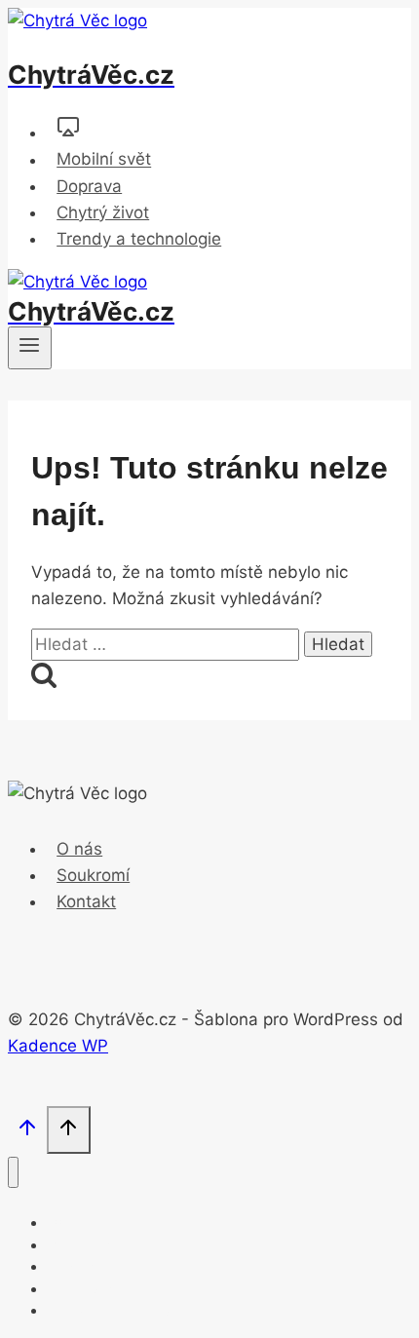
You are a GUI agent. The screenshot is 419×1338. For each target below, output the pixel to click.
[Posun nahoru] (27, 1132)
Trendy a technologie (139, 238)
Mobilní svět (104, 160)
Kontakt (86, 901)
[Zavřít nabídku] (13, 1173)
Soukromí (93, 875)
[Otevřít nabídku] (30, 347)
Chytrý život (103, 212)
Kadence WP (58, 1045)
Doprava (89, 186)
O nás (79, 849)
